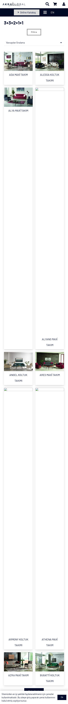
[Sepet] (55, 4)
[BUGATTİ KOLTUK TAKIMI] (49, 661)
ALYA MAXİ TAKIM (18, 110)
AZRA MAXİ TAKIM (18, 675)
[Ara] (47, 4)
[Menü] (45, 12)
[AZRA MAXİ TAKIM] (18, 661)
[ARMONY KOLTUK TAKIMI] (18, 512)
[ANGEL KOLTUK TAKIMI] (18, 361)
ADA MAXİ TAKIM (18, 74)
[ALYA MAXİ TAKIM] (18, 97)
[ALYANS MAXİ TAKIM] (49, 211)
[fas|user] (63, 4)
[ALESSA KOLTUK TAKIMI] (49, 61)
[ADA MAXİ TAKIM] (18, 61)
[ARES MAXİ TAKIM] (49, 361)
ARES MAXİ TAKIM (50, 374)
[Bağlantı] (14, 4)
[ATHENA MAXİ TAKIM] (49, 512)
